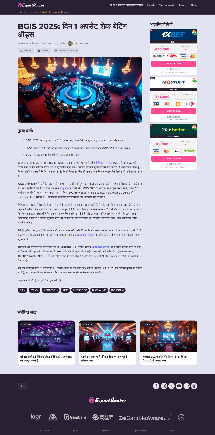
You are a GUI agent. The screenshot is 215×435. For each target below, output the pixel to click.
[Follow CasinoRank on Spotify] (186, 386)
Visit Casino (174, 63)
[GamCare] (75, 417)
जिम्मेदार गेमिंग (106, 430)
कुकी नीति (75, 430)
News (194, 4)
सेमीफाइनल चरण (103, 162)
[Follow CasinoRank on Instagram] (164, 386)
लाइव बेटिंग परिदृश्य (86, 234)
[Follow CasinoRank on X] (171, 386)
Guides (183, 4)
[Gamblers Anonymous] (53, 417)
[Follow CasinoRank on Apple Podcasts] (194, 386)
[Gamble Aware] (145, 417)
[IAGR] (36, 417)
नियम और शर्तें (44, 430)
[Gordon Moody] (102, 417)
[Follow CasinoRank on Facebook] (156, 386)
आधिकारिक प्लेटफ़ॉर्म (101, 247)
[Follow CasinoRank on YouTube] (179, 386)
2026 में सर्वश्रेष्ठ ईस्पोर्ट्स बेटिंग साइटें (126, 4)
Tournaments (167, 4)
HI (21, 385)
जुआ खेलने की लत (140, 430)
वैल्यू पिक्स (65, 188)
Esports (151, 4)
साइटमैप (172, 430)
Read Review (173, 68)
